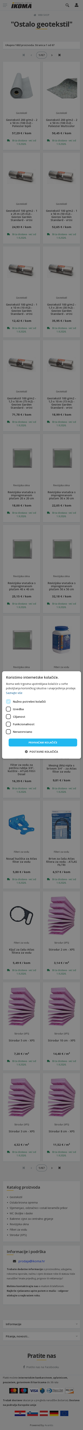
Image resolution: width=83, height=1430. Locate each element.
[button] (41, 751)
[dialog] (41, 715)
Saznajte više (14, 692)
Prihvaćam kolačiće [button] (43, 742)
